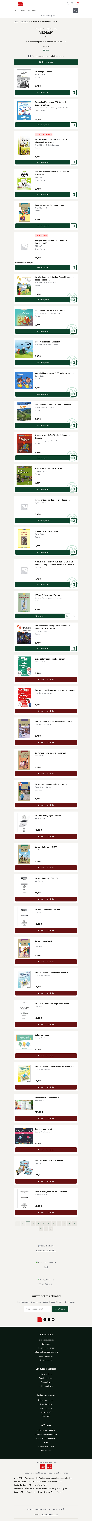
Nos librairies (46, 1404)
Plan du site (46, 1450)
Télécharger (39, 616)
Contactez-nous (46, 1284)
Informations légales (46, 1430)
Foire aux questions (46, 1340)
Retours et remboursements (46, 1352)
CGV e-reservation (46, 1446)
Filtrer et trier (47, 62)
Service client (46, 1360)
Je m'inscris (60, 1309)
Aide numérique (46, 1356)
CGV (46, 1442)
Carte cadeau (46, 1374)
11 (41, 1228)
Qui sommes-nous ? (46, 1400)
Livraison (46, 1344)
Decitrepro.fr (46, 1412)
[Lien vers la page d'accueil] (20, 4)
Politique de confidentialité (46, 1434)
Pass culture (46, 1382)
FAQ (46, 1267)
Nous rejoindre (46, 1408)
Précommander (42, 267)
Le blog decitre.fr (46, 1386)
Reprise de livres (46, 1378)
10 (74, 1223)
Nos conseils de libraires (46, 1250)
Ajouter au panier (43, 92)
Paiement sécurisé (46, 1348)
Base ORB (46, 1416)
